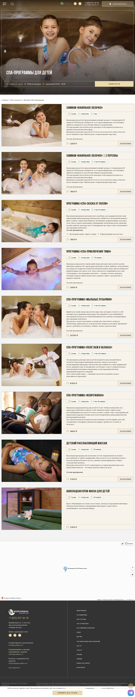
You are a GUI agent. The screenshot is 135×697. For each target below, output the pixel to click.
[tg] (10, 635)
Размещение (82, 615)
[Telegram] (75, 4)
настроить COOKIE (121, 688)
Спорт (79, 650)
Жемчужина (82, 610)
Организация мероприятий (88, 641)
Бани (79, 632)
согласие (98, 688)
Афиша (79, 659)
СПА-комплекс (83, 623)
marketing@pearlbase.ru (18, 663)
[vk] (19, 635)
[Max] (80, 4)
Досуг (79, 645)
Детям (79, 636)
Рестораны (81, 619)
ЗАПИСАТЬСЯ (114, 84)
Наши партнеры (83, 663)
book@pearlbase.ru (92, 5)
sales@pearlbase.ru (16, 654)
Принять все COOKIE (67, 693)
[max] (15, 635)
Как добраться (14, 668)
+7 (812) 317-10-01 (92, 3)
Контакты (81, 667)
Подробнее (125, 144)
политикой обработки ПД (76, 688)
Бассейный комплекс (86, 628)
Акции (79, 654)
